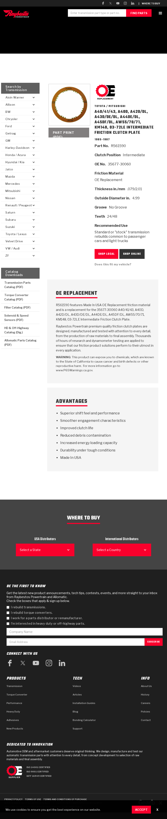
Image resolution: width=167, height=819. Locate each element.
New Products (15, 728)
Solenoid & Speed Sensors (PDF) (16, 318)
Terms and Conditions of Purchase (65, 799)
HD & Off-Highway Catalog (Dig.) (16, 330)
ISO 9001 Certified (38, 771)
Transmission (14, 686)
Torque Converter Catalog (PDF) (16, 297)
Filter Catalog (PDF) (17, 307)
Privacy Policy (13, 799)
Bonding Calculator (84, 720)
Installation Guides (84, 703)
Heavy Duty (13, 711)
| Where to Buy (149, 3)
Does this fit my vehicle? (113, 264)
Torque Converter (17, 694)
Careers (145, 703)
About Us (146, 686)
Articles (77, 694)
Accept (141, 809)
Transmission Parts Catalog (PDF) (17, 285)
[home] (17, 14)
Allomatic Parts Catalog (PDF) (20, 342)
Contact (146, 720)
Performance (14, 703)
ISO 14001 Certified (38, 767)
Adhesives (13, 720)
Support (77, 728)
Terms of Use (33, 799)
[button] (160, 13)
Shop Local (106, 254)
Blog (75, 711)
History (145, 694)
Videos (77, 686)
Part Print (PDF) (63, 134)
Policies (145, 711)
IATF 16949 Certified (39, 776)
